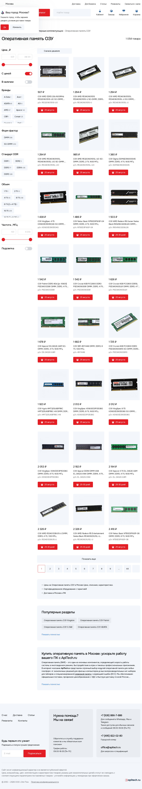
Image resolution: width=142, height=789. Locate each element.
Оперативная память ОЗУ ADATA (92, 627)
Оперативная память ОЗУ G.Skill (58, 627)
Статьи (103, 4)
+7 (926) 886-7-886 (111, 715)
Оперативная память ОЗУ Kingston (59, 620)
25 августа (49, 110)
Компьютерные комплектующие (47, 30)
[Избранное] (65, 60)
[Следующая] (136, 568)
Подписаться (34, 753)
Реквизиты (115, 4)
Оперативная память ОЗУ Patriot (94, 620)
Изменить (17, 27)
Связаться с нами (132, 4)
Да (4, 27)
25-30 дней (120, 235)
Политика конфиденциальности (45, 782)
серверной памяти (83, 674)
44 (127, 568)
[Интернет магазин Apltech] (132, 780)
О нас (4, 715)
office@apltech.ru (111, 747)
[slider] (3, 64)
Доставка (76, 4)
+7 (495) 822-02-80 (111, 735)
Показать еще (89, 558)
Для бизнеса (90, 4)
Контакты (22, 720)
